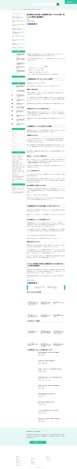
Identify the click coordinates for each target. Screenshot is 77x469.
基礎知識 (17, 167)
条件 (22, 170)
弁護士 (28, 19)
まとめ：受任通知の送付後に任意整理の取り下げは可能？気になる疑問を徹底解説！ (43, 74)
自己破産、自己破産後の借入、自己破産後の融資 (18, 176)
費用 (16, 179)
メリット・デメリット (15, 159)
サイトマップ (48, 461)
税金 (15, 173)
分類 (21, 165)
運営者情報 (48, 458)
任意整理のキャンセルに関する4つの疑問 (35, 70)
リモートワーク (21, 159)
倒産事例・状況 (33, 462)
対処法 (42, 396)
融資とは (13, 179)
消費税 (23, 171)
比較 (17, 171)
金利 (22, 179)
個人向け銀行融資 (14, 165)
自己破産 (46, 363)
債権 (18, 165)
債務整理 (43, 355)
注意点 (20, 171)
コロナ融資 (13, 156)
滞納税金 (40, 363)
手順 (13, 168)
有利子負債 (19, 170)
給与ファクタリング (14, 174)
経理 (18, 173)
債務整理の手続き (41, 371)
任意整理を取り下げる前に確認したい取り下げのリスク (38, 72)
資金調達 (20, 179)
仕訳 (21, 162)
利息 (23, 165)
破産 (13, 173)
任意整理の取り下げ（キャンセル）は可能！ (36, 68)
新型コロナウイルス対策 (18, 168)
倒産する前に (14, 146)
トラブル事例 (18, 156)
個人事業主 (13, 131)
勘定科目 (13, 167)
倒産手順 (17, 462)
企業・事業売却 (14, 137)
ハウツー (22, 156)
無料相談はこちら (71, 1)
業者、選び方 (14, 171)
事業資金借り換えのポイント (15, 162)
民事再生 (13, 135)
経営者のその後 (14, 133)
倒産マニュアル (14, 148)
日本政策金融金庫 (14, 170)
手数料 (23, 167)
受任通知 (32, 21)
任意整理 (28, 21)
